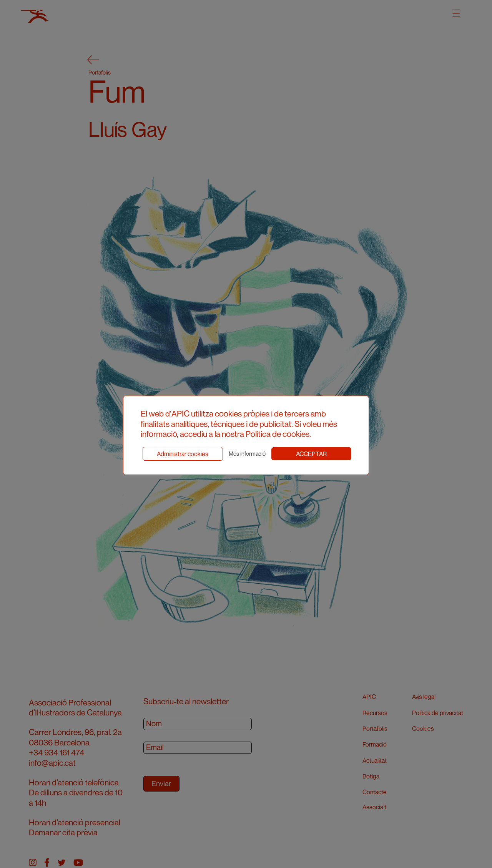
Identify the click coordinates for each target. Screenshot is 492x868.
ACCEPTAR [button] (311, 454)
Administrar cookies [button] (182, 454)
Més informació (247, 453)
